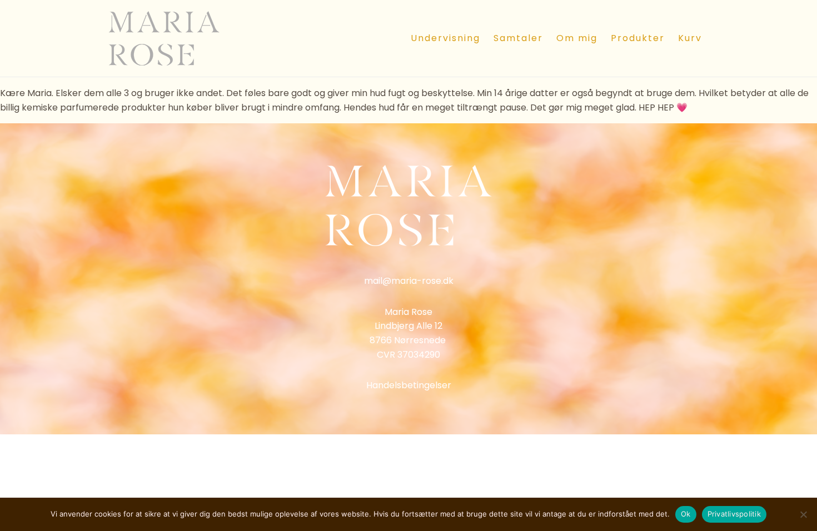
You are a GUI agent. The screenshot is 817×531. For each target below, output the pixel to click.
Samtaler (518, 38)
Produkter (638, 38)
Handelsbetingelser (408, 385)
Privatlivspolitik (734, 513)
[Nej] (803, 514)
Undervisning (445, 38)
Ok (686, 513)
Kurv (690, 38)
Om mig (576, 38)
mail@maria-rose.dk (409, 280)
